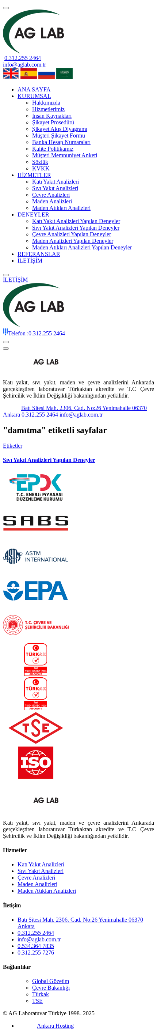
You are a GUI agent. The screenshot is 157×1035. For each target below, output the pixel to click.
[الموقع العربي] (64, 77)
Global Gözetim (50, 981)
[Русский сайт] (46, 77)
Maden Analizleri (52, 201)
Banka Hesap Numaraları (61, 142)
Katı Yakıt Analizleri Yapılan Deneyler (76, 221)
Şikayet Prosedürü (53, 122)
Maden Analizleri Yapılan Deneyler (72, 241)
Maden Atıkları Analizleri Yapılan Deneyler (82, 247)
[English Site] (11, 77)
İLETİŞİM (30, 260)
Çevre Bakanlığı (51, 988)
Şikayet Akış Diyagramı (59, 129)
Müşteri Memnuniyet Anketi (64, 155)
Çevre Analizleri (51, 195)
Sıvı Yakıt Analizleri (55, 188)
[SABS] (36, 536)
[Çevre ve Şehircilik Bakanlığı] (36, 639)
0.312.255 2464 (22, 58)
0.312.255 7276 (36, 952)
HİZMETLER (34, 175)
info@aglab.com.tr (24, 64)
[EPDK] (36, 502)
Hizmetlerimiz (48, 109)
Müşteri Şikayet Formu (58, 135)
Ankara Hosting (55, 1026)
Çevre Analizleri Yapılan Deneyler (71, 234)
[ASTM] (36, 571)
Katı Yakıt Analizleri (55, 181)
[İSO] (36, 777)
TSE (37, 1001)
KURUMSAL (34, 96)
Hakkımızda (46, 102)
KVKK (41, 168)
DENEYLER (33, 214)
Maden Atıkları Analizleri (61, 208)
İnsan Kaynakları (52, 116)
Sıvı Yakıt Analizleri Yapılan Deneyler (75, 228)
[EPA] (36, 605)
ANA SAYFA (34, 89)
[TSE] (36, 742)
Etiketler (12, 446)
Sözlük (40, 162)
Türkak (40, 994)
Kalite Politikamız (52, 149)
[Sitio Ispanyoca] (28, 77)
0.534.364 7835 (36, 946)
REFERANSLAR (39, 254)
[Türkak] (36, 674)
